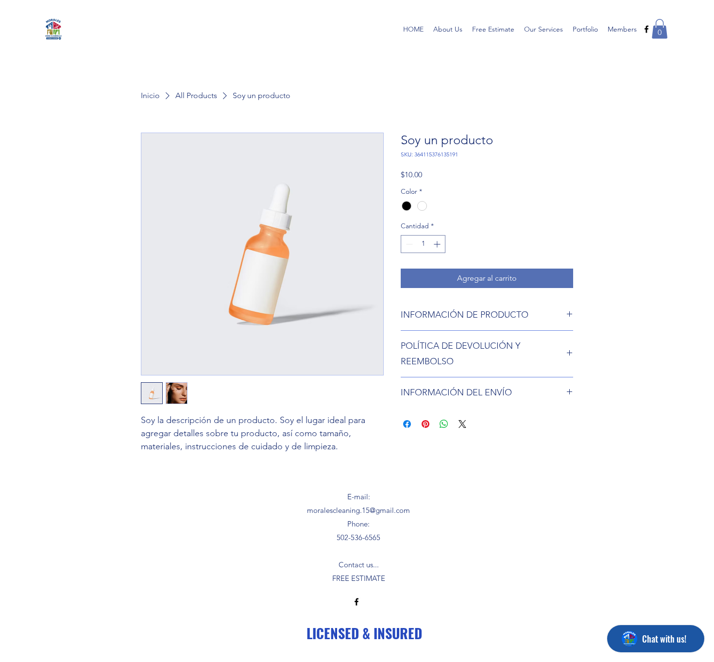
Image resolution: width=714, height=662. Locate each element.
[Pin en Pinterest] (425, 424)
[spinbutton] (423, 244)
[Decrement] (408, 244)
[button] (659, 29)
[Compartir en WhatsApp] (444, 424)
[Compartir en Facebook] (407, 424)
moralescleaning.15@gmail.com (358, 510)
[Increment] (438, 244)
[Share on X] (462, 424)
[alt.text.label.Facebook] (646, 29)
